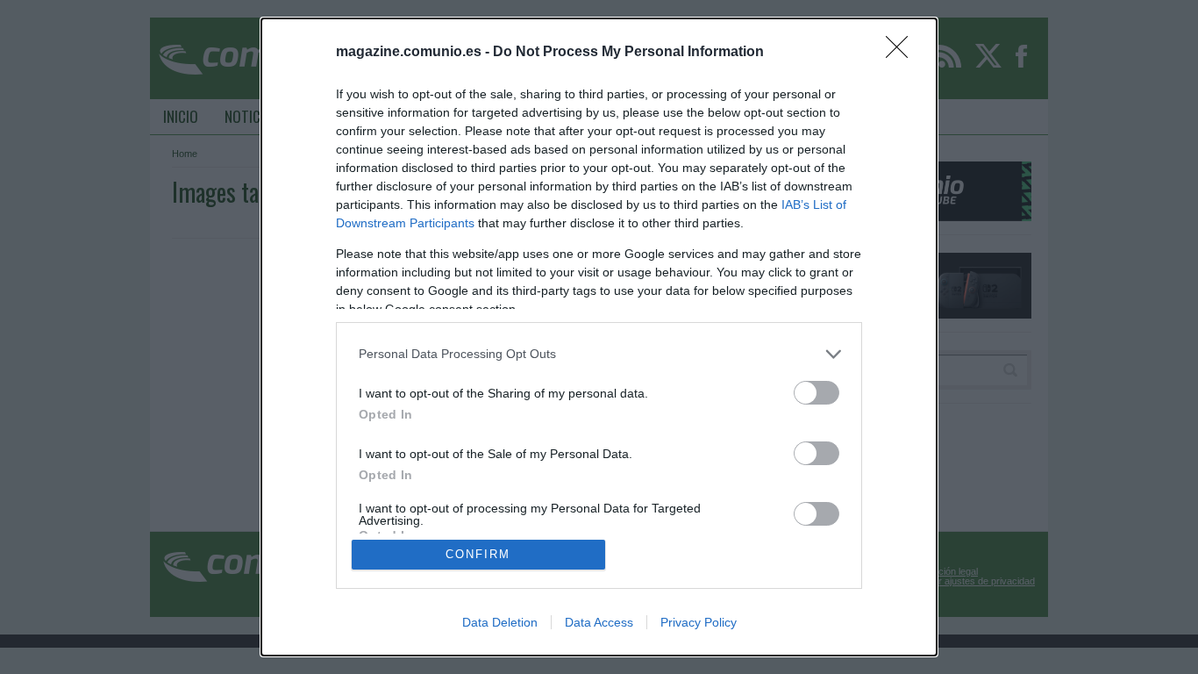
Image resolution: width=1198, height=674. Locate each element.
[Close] (902, 52)
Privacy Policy (698, 622)
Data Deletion (500, 622)
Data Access (599, 622)
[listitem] (599, 354)
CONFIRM (478, 554)
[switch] (816, 393)
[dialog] (599, 337)
